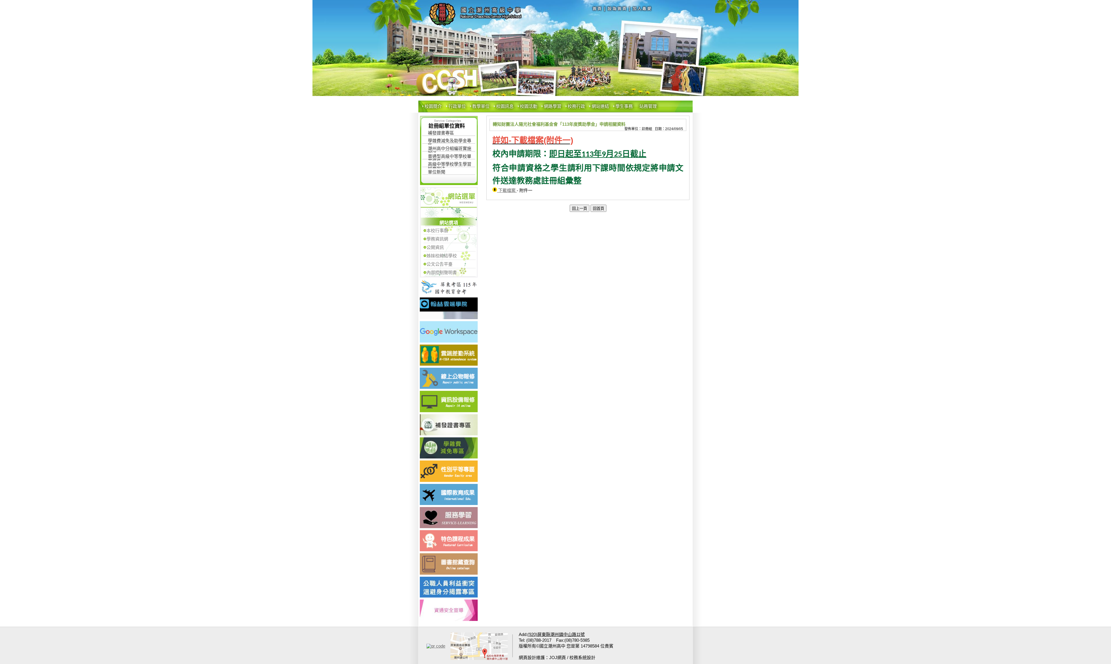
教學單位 (481, 106)
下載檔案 (507, 190)
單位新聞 (436, 171)
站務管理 (648, 106)
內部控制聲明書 (441, 272)
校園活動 (528, 106)
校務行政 (576, 106)
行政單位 (457, 106)
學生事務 (624, 106)
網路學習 (552, 106)
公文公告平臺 (439, 264)
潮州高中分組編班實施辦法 (449, 149)
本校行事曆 (437, 230)
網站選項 (448, 222)
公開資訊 (435, 247)
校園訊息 (505, 106)
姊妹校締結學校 (441, 255)
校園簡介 (433, 106)
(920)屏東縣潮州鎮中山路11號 (556, 634)
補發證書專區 (441, 132)
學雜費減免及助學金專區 (449, 141)
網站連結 (600, 106)
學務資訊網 (437, 238)
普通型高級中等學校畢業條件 (449, 157)
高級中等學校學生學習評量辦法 (449, 165)
